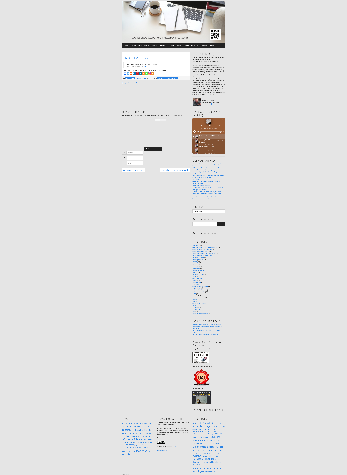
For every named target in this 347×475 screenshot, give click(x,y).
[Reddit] (131, 73)
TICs (124, 454)
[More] (152, 73)
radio (147, 445)
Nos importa (196, 288)
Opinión (194, 296)
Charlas (146, 45)
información (128, 439)
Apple (134, 423)
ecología (124, 433)
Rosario (124, 451)
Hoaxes (194, 280)
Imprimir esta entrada (130, 83)
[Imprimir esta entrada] (122, 83)
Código (163, 120)
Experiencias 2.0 (197, 274)
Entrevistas (194, 45)
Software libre (196, 309)
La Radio (195, 284)
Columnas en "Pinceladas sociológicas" (204, 253)
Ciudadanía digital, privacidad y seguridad (204, 247)
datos (132, 430)
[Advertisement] (135, 97)
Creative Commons (198, 259)
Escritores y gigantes (198, 270)
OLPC (194, 294)
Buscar (221, 224)
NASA (142, 442)
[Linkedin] (134, 73)
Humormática (196, 282)
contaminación (146, 426)
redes (124, 448)
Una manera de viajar (136, 58)
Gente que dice (197, 278)
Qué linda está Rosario (199, 303)
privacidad (130, 445)
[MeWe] (140, 73)
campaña (150, 423)
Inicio (126, 45)
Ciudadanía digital (136, 45)
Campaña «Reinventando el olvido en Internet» (207, 324)
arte (137, 423)
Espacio (171, 45)
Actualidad (127, 423)
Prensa (194, 301)
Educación (195, 263)
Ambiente (163, 45)
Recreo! (194, 305)
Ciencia (136, 426)
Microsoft (133, 442)
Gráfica (186, 45)
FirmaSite (128, 474)
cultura (126, 429)
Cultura (194, 261)
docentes (148, 430)
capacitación (127, 426)
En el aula (195, 267)
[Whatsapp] (146, 73)
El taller (194, 265)
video (128, 454)
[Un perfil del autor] (207, 104)
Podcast (194, 299)
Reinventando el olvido (137, 447)
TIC (151, 451)
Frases (194, 276)
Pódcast (178, 45)
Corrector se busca (198, 257)
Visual (157, 120)
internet (138, 439)
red (150, 445)
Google (141, 436)
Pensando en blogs (198, 297)
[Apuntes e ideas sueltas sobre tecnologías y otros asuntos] (173, 22)
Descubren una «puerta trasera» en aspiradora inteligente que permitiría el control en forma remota (206, 193)
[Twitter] (128, 73)
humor (147, 436)
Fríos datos (195, 179)
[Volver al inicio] (162, 450)
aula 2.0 (141, 423)
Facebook (126, 436)
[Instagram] (149, 73)
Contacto (204, 45)
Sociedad (195, 307)
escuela (142, 433)
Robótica (154, 45)
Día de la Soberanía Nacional (174, 170)
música (137, 442)
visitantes (175, 446)
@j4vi (145, 66)
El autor (212, 45)
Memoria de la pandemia (200, 286)
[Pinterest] (137, 73)
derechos (139, 430)
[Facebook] (125, 73)
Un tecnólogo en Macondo (200, 313)
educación (133, 433)
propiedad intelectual (140, 445)
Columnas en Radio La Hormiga (202, 255)
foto (132, 436)
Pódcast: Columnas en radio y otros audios (205, 334)
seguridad (132, 451)
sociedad (142, 450)
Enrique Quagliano (141, 78)
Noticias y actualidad (198, 292)
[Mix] (143, 73)
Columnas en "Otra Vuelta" (200, 251)
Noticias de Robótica (198, 290)
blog (145, 423)
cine (141, 426)
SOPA (149, 451)
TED (193, 311)
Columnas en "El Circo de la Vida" (202, 249)
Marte (144, 439)
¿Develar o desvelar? (134, 170)
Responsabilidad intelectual (201, 185)
